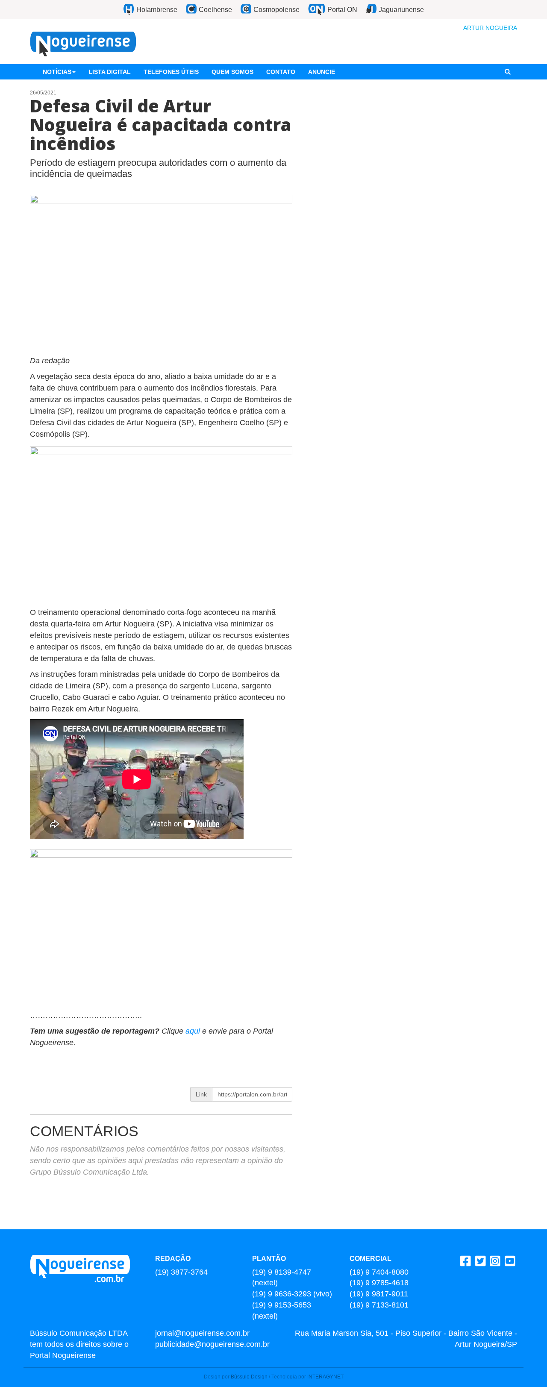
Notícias (57, 71)
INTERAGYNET (325, 1377)
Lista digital (109, 71)
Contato (280, 71)
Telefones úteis (171, 71)
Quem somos (232, 71)
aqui (193, 1031)
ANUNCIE (321, 71)
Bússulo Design (249, 1377)
